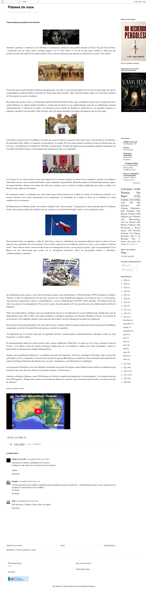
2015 (126, 317)
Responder (16, 474)
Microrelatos (134, 219)
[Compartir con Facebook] (21, 444)
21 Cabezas (131, 244)
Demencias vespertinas (127, 154)
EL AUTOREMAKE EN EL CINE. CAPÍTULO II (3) (130, 167)
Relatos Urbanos (128, 224)
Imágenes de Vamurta (130, 216)
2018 (126, 306)
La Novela (131, 222)
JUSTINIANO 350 (130, 144)
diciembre (127, 320)
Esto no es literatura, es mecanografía (131, 174)
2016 (126, 313)
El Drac (126, 147)
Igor (124, 252)
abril (125, 348)
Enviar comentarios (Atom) (26, 550)
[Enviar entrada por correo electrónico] (10, 444)
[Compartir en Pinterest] (23, 444)
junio (125, 341)
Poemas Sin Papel (130, 194)
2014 (126, 363)
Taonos (133, 241)
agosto (125, 334)
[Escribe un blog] (17, 444)
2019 (126, 302)
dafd (13, 501)
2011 (126, 374)
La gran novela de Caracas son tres (129, 178)
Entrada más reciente (14, 545)
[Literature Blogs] (14, 563)
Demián (15, 481)
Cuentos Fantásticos (130, 208)
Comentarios (128, 269)
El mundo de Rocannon (127, 158)
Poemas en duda (21, 7)
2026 (126, 280)
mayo (125, 345)
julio (125, 338)
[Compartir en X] (19, 444)
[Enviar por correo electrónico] (15, 444)
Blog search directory (83, 563)
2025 (126, 284)
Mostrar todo (136, 183)
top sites (10, 566)
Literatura (126, 189)
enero (125, 359)
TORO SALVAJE (19, 459)
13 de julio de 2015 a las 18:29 (37, 459)
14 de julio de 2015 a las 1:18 (29, 481)
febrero (126, 355)
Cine (123, 202)
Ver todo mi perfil (127, 256)
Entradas (127, 265)
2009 (126, 382)
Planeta (18, 580)
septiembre (127, 331)
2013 (126, 367)
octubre (126, 327)
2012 (126, 371)
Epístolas (131, 210)
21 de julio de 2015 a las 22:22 (27, 501)
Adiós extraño (128, 149)
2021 (126, 295)
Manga (123, 244)
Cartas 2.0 (37, 444)
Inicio (63, 545)
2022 (126, 291)
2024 (126, 287)
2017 (126, 309)
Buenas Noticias (128, 213)
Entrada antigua (109, 545)
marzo (125, 352)
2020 (126, 298)
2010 (126, 378)
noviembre (127, 323)
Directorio (11, 572)
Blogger (92, 586)
